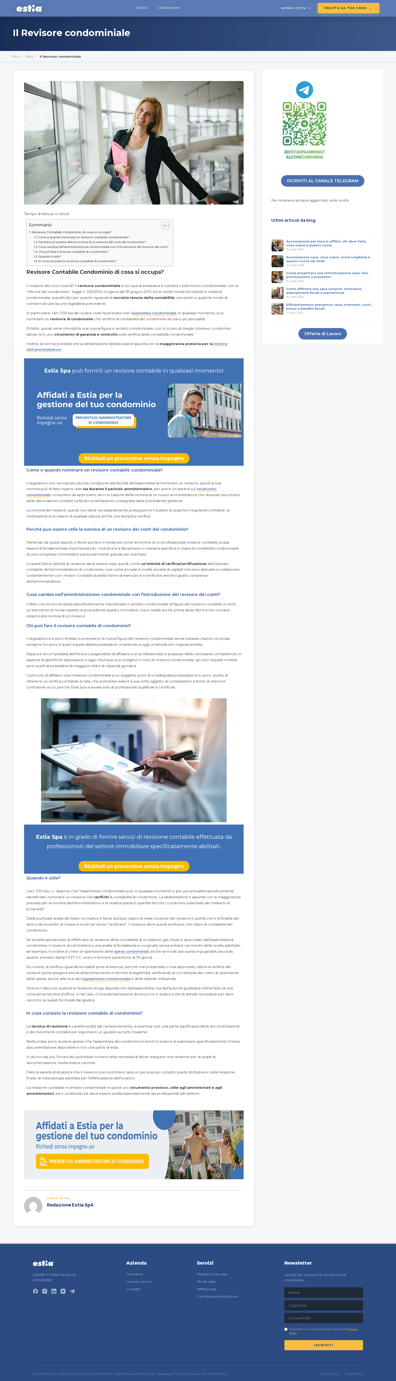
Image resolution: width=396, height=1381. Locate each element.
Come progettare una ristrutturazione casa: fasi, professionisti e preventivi (327, 275)
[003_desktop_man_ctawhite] (133, 435)
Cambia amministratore (217, 1296)
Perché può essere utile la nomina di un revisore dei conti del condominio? (92, 242)
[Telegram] (72, 1291)
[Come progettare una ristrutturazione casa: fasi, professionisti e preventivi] (277, 277)
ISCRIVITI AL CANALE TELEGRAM (323, 180)
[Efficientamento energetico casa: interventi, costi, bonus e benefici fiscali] (277, 309)
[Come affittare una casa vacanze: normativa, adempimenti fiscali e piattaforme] (277, 293)
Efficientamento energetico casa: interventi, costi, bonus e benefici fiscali (328, 306)
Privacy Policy (330, 1373)
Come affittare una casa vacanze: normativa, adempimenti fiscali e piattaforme (324, 291)
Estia (15, 56)
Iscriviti (323, 1345)
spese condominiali (131, 951)
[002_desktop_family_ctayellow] (134, 1178)
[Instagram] (44, 1291)
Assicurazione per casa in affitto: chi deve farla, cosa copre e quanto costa (326, 243)
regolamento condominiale (106, 979)
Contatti (133, 1289)
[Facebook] (35, 1291)
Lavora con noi (138, 1281)
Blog (29, 56)
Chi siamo (134, 1274)
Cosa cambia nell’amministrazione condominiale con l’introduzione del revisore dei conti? (103, 247)
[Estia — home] (29, 8)
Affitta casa (206, 1289)
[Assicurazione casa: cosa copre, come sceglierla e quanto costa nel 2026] (277, 261)
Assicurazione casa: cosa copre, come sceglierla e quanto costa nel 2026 (328, 259)
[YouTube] (63, 1291)
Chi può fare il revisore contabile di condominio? (74, 251)
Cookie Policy (354, 1373)
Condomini (169, 8)
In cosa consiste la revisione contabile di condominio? (77, 261)
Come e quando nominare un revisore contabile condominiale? (83, 237)
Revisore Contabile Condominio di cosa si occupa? (71, 232)
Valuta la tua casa (345, 8)
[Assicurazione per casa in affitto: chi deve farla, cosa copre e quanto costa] (277, 245)
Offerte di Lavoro (322, 333)
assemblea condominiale (154, 313)
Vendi (142, 8)
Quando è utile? (49, 256)
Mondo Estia (293, 8)
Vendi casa (206, 1281)
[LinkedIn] (53, 1291)
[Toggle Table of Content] (163, 226)
